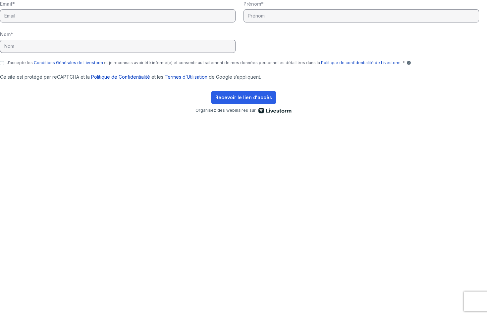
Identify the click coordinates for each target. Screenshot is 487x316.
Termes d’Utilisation (186, 77)
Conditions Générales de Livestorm (68, 62)
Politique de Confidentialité (120, 77)
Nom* (6, 34)
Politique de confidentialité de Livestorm (361, 62)
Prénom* (254, 4)
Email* (7, 4)
